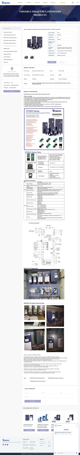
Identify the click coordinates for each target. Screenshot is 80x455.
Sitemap (41, 445)
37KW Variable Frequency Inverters (37, 381)
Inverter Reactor (7, 56)
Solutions (45, 2)
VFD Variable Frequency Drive (10, 43)
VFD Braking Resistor (8, 59)
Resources (37, 2)
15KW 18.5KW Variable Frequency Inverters (28, 425)
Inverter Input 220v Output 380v (10, 51)
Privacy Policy (49, 446)
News (49, 441)
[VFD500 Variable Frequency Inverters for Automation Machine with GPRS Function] (57, 415)
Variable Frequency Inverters (9, 22)
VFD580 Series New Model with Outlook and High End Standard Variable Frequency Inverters (42, 426)
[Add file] (55, 453)
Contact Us (52, 2)
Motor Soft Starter (7, 54)
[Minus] (77, 425)
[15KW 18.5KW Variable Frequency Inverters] (29, 415)
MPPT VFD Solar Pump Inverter (10, 37)
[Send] (77, 453)
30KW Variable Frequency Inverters (55, 378)
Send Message (32, 401)
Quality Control (43, 443)
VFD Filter (6, 62)
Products (29, 2)
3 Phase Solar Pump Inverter (10, 34)
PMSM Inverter (7, 48)
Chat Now (62, 2)
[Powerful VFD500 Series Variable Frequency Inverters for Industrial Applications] (70, 415)
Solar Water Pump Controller (10, 40)
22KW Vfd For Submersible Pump (37, 378)
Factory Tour (42, 441)
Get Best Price (52, 62)
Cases (49, 443)
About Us (20, 2)
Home (1, 22)
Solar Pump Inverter (8, 32)
